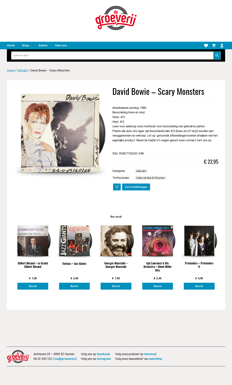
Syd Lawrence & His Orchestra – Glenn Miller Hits (158, 267)
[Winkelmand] (214, 45)
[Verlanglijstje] (206, 45)
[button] (116, 186)
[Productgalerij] (60, 133)
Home (10, 70)
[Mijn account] (222, 45)
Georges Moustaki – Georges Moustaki (115, 265)
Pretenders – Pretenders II (199, 265)
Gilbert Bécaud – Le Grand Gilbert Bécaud (33, 265)
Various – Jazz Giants (74, 263)
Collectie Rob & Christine (150, 177)
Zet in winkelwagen (136, 187)
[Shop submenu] (30, 45)
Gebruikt (22, 70)
